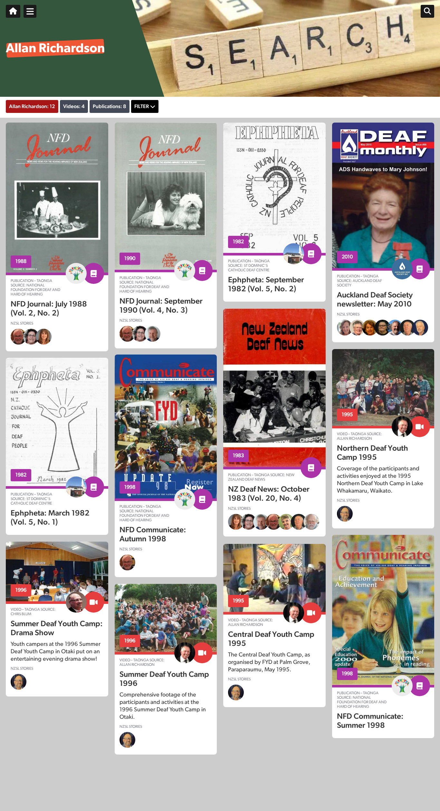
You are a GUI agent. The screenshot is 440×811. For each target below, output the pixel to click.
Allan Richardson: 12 (32, 106)
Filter (141, 106)
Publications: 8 (109, 106)
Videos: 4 (74, 106)
